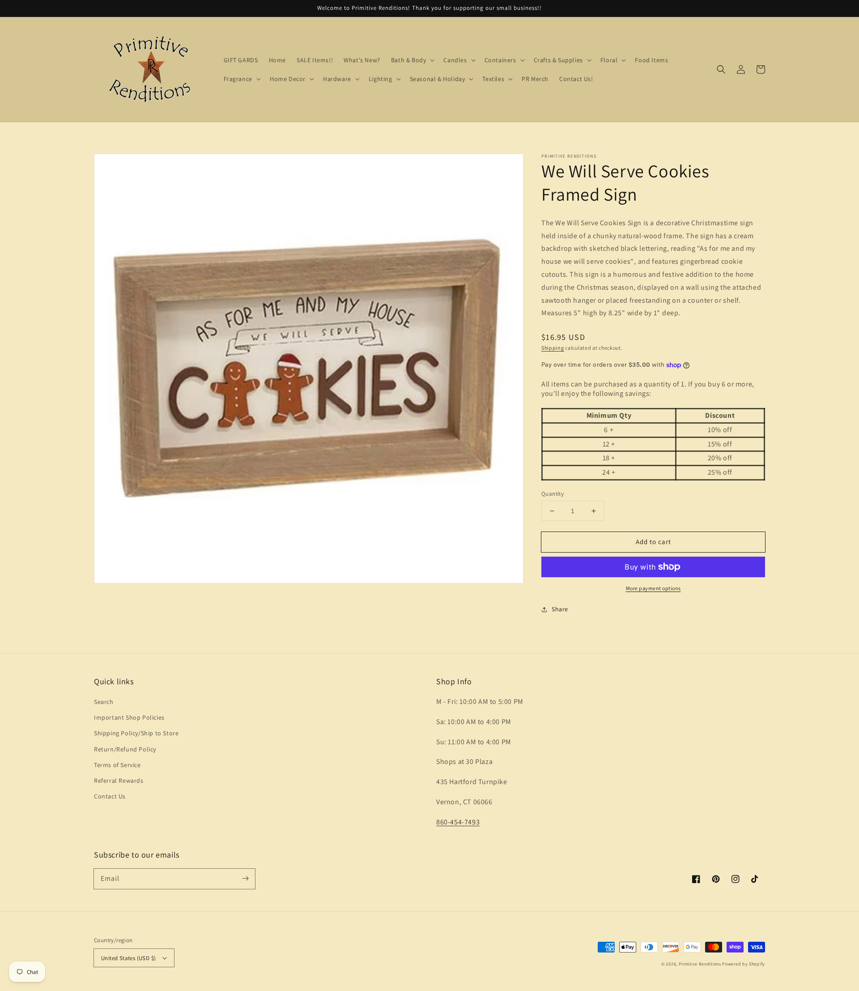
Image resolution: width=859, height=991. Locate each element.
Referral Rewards (119, 780)
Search (104, 702)
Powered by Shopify (743, 964)
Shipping (552, 347)
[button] (721, 69)
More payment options (653, 588)
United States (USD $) (128, 958)
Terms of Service (117, 765)
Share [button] (560, 609)
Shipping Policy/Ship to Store (136, 733)
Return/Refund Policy (125, 749)
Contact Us (110, 796)
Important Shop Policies (129, 717)
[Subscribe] (245, 878)
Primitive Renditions (700, 964)
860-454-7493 (458, 822)
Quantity (552, 494)
